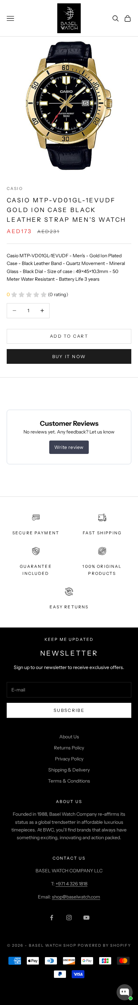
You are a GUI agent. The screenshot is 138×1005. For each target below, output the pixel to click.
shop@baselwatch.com (76, 897)
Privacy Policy (69, 759)
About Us (69, 737)
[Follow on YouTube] (86, 917)
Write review (69, 447)
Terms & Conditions (69, 781)
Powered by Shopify (104, 945)
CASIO (15, 188)
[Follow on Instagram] (69, 917)
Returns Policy (69, 748)
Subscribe (69, 710)
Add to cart (69, 336)
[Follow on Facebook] (51, 917)
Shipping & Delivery (69, 770)
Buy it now (69, 356)
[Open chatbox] (125, 992)
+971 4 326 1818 (71, 884)
